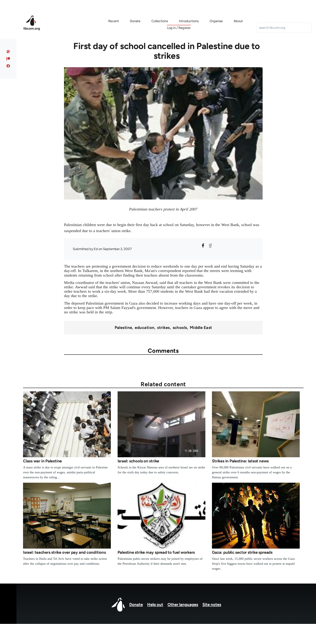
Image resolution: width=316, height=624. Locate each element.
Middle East (201, 327)
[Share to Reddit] (210, 245)
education (144, 327)
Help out (155, 604)
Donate (136, 604)
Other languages (183, 604)
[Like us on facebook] (8, 66)
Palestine (123, 327)
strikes (163, 327)
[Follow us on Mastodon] (8, 51)
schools (180, 327)
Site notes (211, 604)
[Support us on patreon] (8, 59)
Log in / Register (179, 28)
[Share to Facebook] (203, 245)
